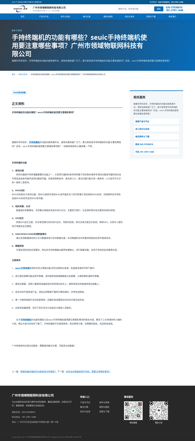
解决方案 (87, 16)
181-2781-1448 (177, 2)
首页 (22, 16)
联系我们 (172, 16)
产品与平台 (44, 16)
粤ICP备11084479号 (74, 437)
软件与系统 (65, 16)
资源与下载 (151, 16)
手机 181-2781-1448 (144, 151)
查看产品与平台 (142, 121)
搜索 (159, 8)
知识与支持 (129, 16)
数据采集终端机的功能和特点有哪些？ (38, 371)
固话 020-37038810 (144, 144)
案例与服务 (108, 16)
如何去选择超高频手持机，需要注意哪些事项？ (88, 371)
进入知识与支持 (142, 129)
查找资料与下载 (142, 136)
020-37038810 (164, 2)
